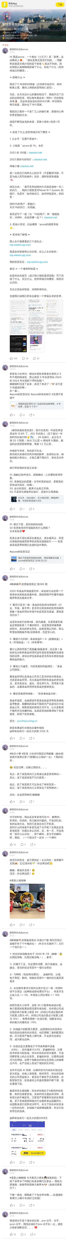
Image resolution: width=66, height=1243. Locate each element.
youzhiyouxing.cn (27, 720)
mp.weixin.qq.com (20, 244)
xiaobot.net (35, 152)
